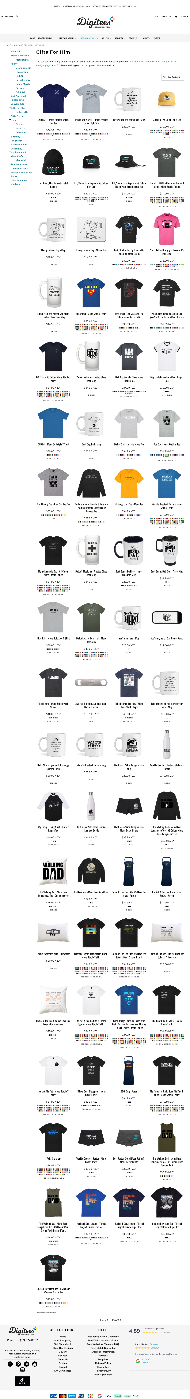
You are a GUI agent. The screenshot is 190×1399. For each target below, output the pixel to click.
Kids (13, 120)
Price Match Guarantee (103, 1348)
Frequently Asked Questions (103, 1336)
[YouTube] (34, 1364)
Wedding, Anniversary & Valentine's (18, 152)
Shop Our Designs (23, 45)
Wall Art (20, 128)
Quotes (63, 1363)
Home (8, 45)
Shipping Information (103, 1351)
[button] (17, 16)
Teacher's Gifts (19, 164)
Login (155, 16)
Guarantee (103, 1367)
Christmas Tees (19, 168)
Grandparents (23, 68)
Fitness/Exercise (20, 55)
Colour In (21, 132)
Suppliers (103, 1359)
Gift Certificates (62, 1370)
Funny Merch (23, 84)
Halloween (22, 72)
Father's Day (23, 112)
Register (166, 16)
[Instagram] (26, 1364)
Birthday (15, 136)
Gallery (63, 1351)
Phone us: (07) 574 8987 (22, 1340)
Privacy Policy (103, 1370)
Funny (14, 63)
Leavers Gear (18, 104)
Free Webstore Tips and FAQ (103, 1344)
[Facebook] (10, 1364)
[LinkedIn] (22, 1369)
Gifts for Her (17, 116)
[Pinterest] (18, 1364)
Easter (19, 124)
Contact (62, 1367)
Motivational (22, 59)
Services (62, 1355)
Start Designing (62, 1340)
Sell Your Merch (62, 1344)
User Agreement (103, 1374)
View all (15, 51)
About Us (63, 1359)
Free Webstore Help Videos (103, 1340)
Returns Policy (103, 1363)
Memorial (21, 160)
